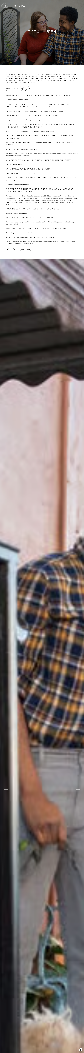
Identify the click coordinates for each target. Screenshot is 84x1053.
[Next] (78, 788)
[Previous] (6, 788)
